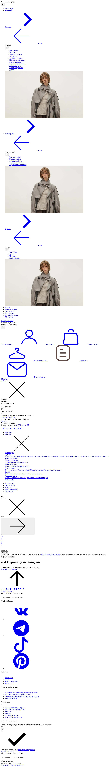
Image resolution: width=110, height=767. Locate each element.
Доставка (8, 711)
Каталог (4, 421)
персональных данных (26, 750)
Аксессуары (9, 468)
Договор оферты (11, 698)
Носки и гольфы (11, 464)
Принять (11, 557)
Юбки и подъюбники (17, 60)
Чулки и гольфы (16, 466)
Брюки (21, 478)
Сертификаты (10, 485)
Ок (2, 729)
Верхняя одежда (15, 66)
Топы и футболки (15, 54)
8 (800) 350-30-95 (22, 425)
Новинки (8, 432)
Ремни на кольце (36, 474)
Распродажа (9, 480)
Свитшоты (13, 56)
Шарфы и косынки (16, 163)
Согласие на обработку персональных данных (22, 696)
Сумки (11, 254)
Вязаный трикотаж (16, 68)
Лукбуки (8, 487)
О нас (7, 680)
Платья (12, 52)
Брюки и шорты (15, 62)
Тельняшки (39, 478)
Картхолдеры (14, 258)
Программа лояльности (13, 717)
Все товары (9, 453)
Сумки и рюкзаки (11, 460)
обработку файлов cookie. (50, 554)
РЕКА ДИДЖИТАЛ (13, 765)
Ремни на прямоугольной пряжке (17, 474)
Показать (5, 552)
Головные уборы (15, 161)
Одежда (8, 455)
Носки (7, 466)
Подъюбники (29, 478)
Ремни (7, 472)
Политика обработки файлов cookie (18, 694)
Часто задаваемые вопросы (15, 708)
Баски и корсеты (15, 159)
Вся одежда (13, 50)
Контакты (8, 683)
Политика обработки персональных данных (21, 693)
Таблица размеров (11, 715)
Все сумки (13, 252)
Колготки (26, 466)
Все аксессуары (15, 157)
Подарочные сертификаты (14, 709)
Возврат (8, 713)
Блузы (45, 478)
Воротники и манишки (17, 165)
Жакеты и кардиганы (17, 64)
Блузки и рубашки (16, 58)
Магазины (9, 491)
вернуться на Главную (9, 569)
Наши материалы (11, 489)
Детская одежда (11, 476)
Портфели (13, 256)
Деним (11, 70)
